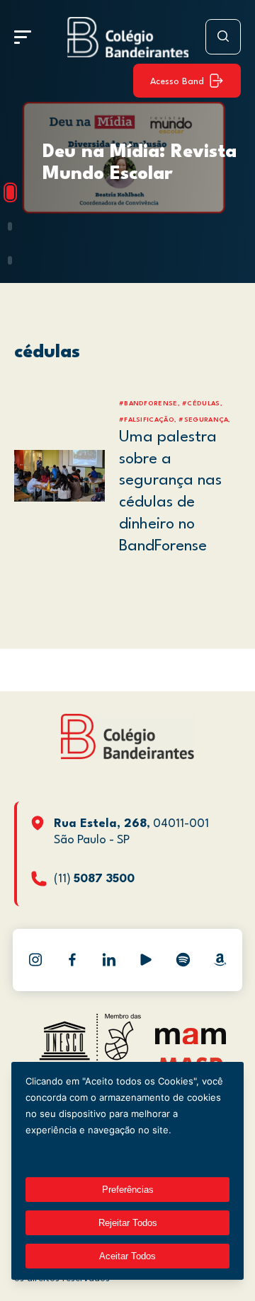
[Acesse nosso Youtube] (146, 960)
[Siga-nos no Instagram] (35, 960)
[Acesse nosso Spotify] (183, 960)
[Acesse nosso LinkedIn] (109, 960)
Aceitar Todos (127, 1256)
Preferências (128, 1189)
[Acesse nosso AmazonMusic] (219, 960)
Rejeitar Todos (127, 1223)
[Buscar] (223, 37)
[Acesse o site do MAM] (190, 1041)
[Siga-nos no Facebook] (72, 960)
